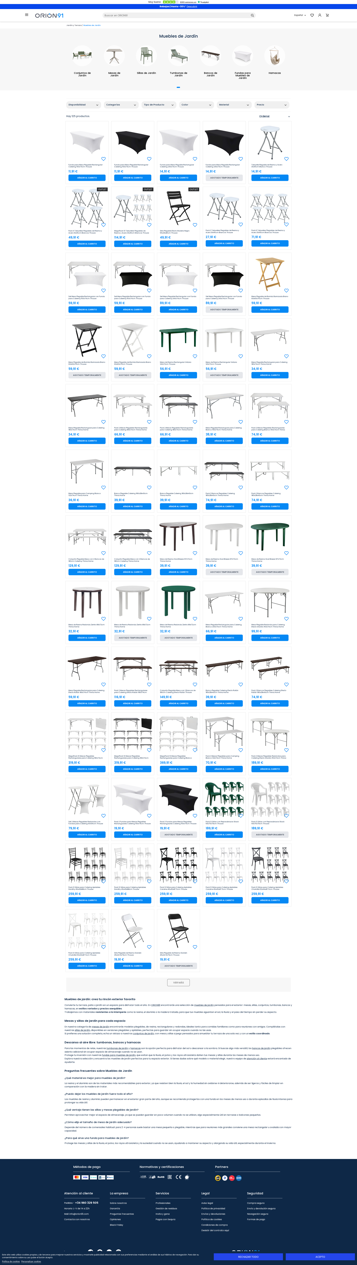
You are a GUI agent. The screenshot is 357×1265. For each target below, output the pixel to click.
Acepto (320, 1256)
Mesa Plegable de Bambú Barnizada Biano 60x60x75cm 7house (269, 297)
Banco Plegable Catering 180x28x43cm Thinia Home (131, 494)
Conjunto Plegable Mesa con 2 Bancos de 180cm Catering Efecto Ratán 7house (178, 691)
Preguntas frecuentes (122, 1214)
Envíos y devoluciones (213, 1214)
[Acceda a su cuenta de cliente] (320, 16)
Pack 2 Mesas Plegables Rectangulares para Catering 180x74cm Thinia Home (130, 429)
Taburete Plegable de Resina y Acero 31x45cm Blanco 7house (266, 166)
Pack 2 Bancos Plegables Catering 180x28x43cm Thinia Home (220, 494)
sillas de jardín (82, 1030)
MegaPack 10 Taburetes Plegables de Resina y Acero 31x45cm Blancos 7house (131, 232)
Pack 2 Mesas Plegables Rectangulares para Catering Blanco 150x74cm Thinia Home (268, 429)
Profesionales (163, 1203)
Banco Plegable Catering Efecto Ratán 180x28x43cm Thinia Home (222, 691)
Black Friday (116, 1225)
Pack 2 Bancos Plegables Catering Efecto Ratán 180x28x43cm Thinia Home (268, 691)
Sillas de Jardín (146, 73)
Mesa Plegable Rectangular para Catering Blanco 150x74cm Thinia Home (224, 429)
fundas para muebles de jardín (119, 1055)
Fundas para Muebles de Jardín (243, 75)
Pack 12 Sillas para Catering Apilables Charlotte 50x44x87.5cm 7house (267, 888)
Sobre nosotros (118, 1203)
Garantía (115, 1208)
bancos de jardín (261, 1048)
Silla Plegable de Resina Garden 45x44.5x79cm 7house (127, 954)
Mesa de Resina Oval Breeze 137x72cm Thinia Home (176, 560)
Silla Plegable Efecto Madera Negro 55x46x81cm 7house (174, 232)
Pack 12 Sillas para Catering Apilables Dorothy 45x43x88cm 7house (84, 888)
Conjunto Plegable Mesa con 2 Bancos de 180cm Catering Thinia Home (86, 560)
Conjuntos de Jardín (82, 74)
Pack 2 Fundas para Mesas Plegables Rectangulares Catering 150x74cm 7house (132, 823)
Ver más (178, 982)
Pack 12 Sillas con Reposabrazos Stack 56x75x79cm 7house (222, 823)
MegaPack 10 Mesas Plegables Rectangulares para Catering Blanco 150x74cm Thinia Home (176, 757)
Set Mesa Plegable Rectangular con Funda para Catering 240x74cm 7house (178, 297)
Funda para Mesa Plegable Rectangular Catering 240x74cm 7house (177, 166)
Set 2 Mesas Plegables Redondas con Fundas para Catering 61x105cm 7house (85, 823)
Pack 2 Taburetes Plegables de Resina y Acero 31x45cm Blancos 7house (222, 231)
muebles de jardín (204, 1005)
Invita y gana (163, 1214)
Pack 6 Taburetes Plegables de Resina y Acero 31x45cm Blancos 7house (268, 231)
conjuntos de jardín (143, 1033)
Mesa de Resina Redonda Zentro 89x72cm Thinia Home (86, 626)
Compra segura (255, 1203)
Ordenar (275, 116)
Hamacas (275, 73)
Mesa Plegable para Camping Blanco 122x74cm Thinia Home (84, 494)
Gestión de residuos (166, 1208)
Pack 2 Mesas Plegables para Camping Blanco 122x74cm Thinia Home (222, 757)
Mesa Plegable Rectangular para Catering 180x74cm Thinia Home (269, 363)
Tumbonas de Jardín (178, 74)
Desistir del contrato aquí (215, 1230)
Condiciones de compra (214, 1225)
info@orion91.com (79, 1214)
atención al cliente (257, 1058)
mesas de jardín (100, 1026)
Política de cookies (211, 1219)
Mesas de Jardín (114, 74)
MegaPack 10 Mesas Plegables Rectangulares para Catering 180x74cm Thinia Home (85, 757)
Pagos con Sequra (165, 1219)
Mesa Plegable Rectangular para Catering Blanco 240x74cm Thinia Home (224, 626)
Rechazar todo (248, 1256)
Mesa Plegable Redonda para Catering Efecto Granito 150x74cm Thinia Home (268, 626)
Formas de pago (256, 1219)
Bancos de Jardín (210, 74)
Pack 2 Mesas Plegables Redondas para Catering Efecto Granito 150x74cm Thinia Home (268, 757)
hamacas (135, 1048)
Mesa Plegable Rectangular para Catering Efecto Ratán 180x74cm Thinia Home (86, 691)
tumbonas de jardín (117, 1048)
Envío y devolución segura (261, 1208)
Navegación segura (257, 1214)
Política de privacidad (213, 1208)
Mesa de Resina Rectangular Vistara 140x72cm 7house (175, 363)
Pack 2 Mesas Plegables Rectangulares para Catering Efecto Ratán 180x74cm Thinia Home (130, 691)
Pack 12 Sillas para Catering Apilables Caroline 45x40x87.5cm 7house (176, 888)
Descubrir (192, 6)
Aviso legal (207, 1203)
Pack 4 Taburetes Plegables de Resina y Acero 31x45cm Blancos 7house (85, 232)
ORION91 (155, 1005)
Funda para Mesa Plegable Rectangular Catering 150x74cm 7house (85, 166)
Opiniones (115, 1219)
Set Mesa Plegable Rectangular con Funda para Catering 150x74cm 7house (86, 297)
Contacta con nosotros (77, 1219)
